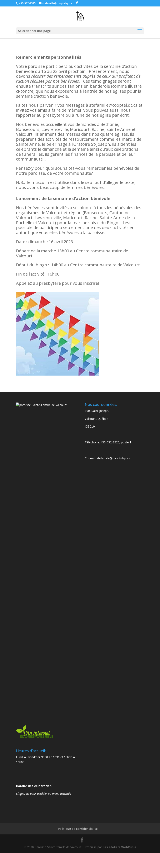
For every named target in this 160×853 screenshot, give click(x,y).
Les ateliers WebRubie (119, 847)
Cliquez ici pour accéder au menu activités (43, 794)
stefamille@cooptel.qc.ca (113, 458)
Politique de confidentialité (78, 829)
